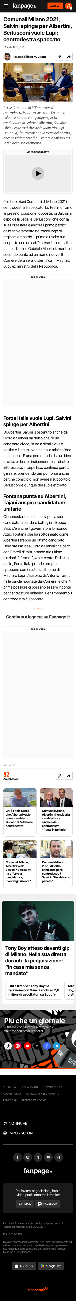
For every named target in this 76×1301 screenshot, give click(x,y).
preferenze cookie (34, 1100)
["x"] (37, 1046)
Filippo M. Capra (35, 56)
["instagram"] (18, 1046)
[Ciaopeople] (38, 1289)
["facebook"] (47, 1046)
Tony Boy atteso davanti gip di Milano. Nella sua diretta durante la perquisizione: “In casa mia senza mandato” (37, 960)
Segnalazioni (29, 1086)
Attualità (9, 765)
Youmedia (9, 1086)
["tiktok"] (8, 1046)
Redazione (10, 1100)
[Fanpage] (38, 1171)
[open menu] (5, 6)
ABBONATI (55, 6)
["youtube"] (27, 1046)
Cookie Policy (12, 1093)
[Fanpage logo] (24, 6)
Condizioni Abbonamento (43, 1093)
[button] (69, 56)
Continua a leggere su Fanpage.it (38, 616)
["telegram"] (56, 1046)
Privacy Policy (52, 1086)
